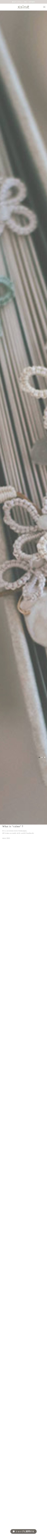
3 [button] (44, 791)
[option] (23, 418)
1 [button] (39, 791)
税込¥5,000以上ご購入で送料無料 (23, 2)
